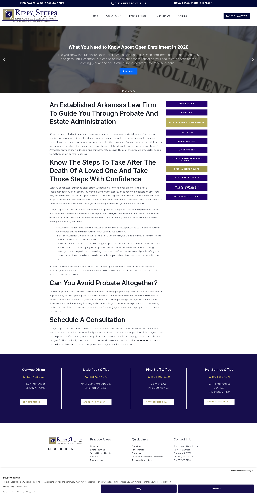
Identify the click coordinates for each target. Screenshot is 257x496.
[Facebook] (49, 449)
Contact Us (163, 15)
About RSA (112, 15)
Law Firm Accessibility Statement (147, 457)
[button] (113, 16)
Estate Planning (97, 450)
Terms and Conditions (142, 460)
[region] (128, 59)
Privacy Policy (138, 450)
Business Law (96, 460)
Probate (94, 457)
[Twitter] (55, 449)
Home (94, 15)
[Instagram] (60, 449)
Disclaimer (137, 446)
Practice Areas (137, 15)
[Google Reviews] (72, 449)
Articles (182, 15)
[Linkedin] (66, 449)
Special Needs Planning (101, 453)
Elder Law (94, 446)
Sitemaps (136, 453)
